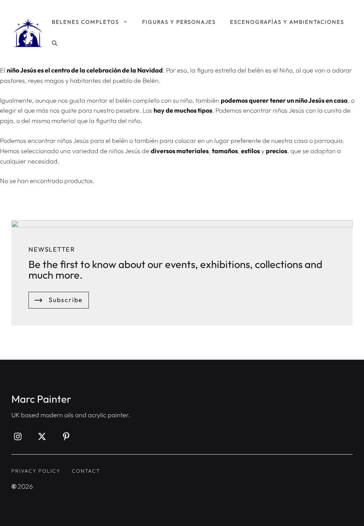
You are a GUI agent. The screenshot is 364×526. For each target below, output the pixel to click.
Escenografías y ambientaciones (287, 21)
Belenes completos (85, 21)
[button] (54, 43)
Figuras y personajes (179, 21)
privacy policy (35, 471)
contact (86, 471)
